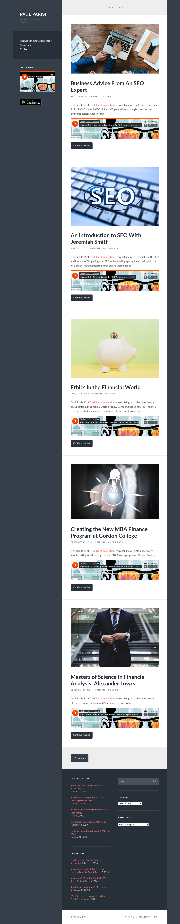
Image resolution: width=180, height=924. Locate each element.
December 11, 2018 (81, 690)
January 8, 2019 (80, 394)
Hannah (94, 96)
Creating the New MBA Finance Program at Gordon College (109, 532)
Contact (24, 49)
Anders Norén (143, 917)
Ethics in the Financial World (106, 387)
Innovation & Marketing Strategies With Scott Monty (89, 811)
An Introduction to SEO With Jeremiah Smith (106, 238)
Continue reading (81, 145)
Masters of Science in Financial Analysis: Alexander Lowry (108, 680)
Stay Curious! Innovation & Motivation (88, 822)
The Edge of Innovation (102, 104)
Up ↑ (156, 917)
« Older (79, 758)
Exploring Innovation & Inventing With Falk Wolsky (91, 832)
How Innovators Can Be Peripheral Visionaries (87, 787)
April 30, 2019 (78, 96)
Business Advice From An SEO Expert (107, 86)
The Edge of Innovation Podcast (36, 40)
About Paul (25, 44)
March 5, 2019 (79, 248)
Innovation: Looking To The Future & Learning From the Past (87, 799)
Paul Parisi (33, 14)
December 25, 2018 (81, 542)
